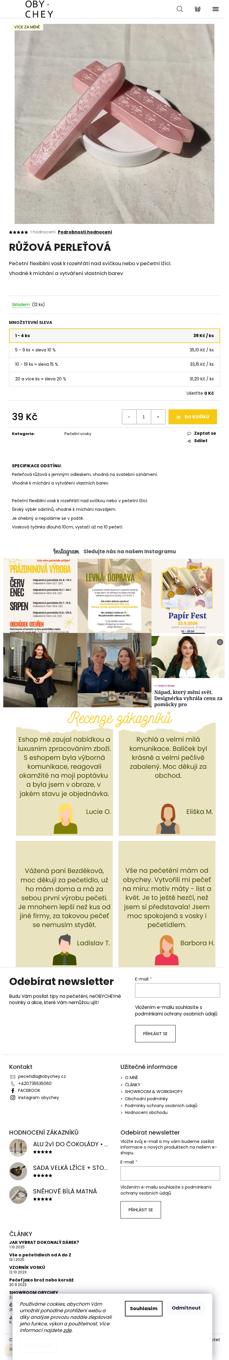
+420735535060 (35, 1084)
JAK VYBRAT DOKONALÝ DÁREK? (44, 1242)
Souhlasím (143, 1308)
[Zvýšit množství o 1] (158, 417)
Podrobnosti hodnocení (85, 232)
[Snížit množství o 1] (129, 417)
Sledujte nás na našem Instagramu (129, 551)
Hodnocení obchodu (146, 1112)
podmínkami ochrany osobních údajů (176, 1014)
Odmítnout (186, 1307)
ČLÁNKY (132, 1085)
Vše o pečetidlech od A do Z (40, 1255)
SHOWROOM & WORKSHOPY (154, 1092)
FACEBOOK (29, 1090)
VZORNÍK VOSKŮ (27, 1267)
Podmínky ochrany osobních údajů (161, 1106)
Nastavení (38, 1345)
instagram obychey (38, 1098)
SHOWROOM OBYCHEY (33, 1292)
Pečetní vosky (77, 434)
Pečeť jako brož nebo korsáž (41, 1280)
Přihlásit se (155, 1034)
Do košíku (197, 417)
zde (67, 1330)
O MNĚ (131, 1078)
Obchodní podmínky (146, 1099)
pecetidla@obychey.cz (42, 1076)
